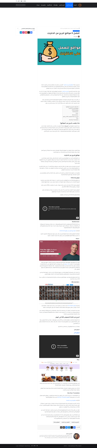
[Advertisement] (48, 16)
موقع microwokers (72, 305)
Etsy (77, 118)
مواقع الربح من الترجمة (71, 400)
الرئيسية (77, 28)
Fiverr (77, 113)
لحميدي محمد (76, 36)
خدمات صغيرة (67, 264)
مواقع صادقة (56, 422)
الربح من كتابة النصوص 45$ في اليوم (70, 116)
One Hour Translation (73, 119)
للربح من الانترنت (65, 91)
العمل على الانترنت (73, 28)
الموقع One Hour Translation (63, 397)
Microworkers (75, 115)
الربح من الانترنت (75, 422)
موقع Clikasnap (75, 110)
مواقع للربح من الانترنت (68, 84)
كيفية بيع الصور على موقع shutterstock (68, 230)
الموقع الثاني (77, 332)
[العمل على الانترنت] (80, 5)
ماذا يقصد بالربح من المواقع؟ (72, 106)
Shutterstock (75, 111)
